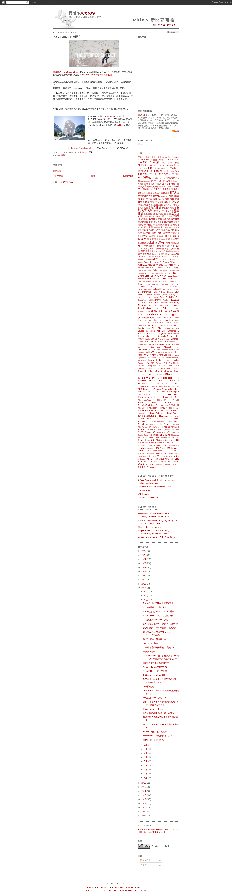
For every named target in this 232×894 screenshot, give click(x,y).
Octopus (167, 355)
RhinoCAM (143, 410)
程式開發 (153, 219)
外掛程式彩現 (171, 178)
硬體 (143, 219)
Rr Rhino (175, 430)
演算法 (145, 230)
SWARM (171, 445)
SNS (177, 440)
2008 (143, 816)
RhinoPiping (173, 421)
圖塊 (177, 227)
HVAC (140, 325)
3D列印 (147, 162)
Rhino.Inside (173, 394)
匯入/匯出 (168, 222)
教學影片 (157, 211)
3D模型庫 (142, 165)
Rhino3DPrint (144, 405)
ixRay (177, 328)
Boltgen (170, 273)
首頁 (93, 176)
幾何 (171, 216)
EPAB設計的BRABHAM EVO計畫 (158, 611)
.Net (147, 160)
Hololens (157, 320)
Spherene (175, 443)
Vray (177, 459)
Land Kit (156, 336)
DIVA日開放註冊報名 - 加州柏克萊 (158, 713)
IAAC (145, 325)
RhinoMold (166, 419)
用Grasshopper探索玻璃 (154, 675)
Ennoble (147, 297)
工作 (167, 168)
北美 (140, 832)
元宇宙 (171, 171)
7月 (146, 753)
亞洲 (163, 832)
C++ (165, 276)
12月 (146, 591)
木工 (150, 174)
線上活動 (167, 239)
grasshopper (153, 314)
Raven (176, 371)
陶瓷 (146, 216)
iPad (171, 325)
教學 (150, 210)
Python (157, 371)
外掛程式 (144, 177)
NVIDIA (153, 355)
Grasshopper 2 (172, 315)
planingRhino (151, 366)
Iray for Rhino (144, 328)
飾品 (166, 227)
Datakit (158, 289)
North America (95, 891)
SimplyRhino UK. (146, 440)
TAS (163, 448)
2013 (143, 795)
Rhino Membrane (149, 392)
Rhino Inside (167, 389)
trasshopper (168, 451)
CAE (147, 279)
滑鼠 (153, 225)
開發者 (149, 222)
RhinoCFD (153, 410)
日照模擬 (142, 174)
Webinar (143, 464)
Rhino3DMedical (172, 402)
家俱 (172, 199)
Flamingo (142, 305)
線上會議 (142, 243)
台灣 (171, 174)
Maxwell (169, 344)
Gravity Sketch (161, 318)
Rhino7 (153, 405)
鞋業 (168, 243)
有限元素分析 (153, 186)
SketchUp (169, 440)
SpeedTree (167, 443)
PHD (165, 363)
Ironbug (168, 328)
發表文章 (146, 860)
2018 (143, 584)
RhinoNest (142, 421)
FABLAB (175, 300)
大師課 (163, 168)
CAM (152, 278)
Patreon (141, 363)
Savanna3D (150, 432)
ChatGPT (141, 281)
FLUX (167, 305)
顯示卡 (168, 254)
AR (171, 262)
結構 (160, 219)
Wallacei (148, 461)
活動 (170, 196)
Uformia (170, 453)
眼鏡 (145, 214)
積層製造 (151, 249)
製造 (169, 230)
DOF (146, 294)
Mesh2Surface (144, 349)
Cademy (176, 276)
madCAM (162, 342)
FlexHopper (152, 305)
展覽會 (141, 202)
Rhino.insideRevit (144, 400)
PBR (152, 363)
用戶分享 (156, 181)
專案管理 (173, 208)
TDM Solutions (172, 448)
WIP (152, 464)
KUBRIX (176, 334)
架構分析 (164, 196)
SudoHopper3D (160, 445)
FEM (171, 303)
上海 (177, 165)
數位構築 (172, 233)
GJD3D (164, 157)
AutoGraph (168, 268)
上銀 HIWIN (142, 168)
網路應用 (164, 230)
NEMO (170, 352)
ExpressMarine (154, 300)
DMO (140, 294)
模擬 (174, 236)
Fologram (175, 305)
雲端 (155, 222)
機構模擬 (171, 246)
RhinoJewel (175, 416)
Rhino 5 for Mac (159, 378)
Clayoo (164, 281)
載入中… (142, 144)
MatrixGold (159, 344)
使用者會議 (167, 189)
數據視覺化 (152, 236)
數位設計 (162, 232)
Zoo (155, 467)
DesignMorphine (145, 292)
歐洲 (146, 832)
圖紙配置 (172, 227)
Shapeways (142, 437)
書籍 (152, 202)
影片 (173, 230)
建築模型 (148, 196)
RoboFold (142, 429)
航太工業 (142, 205)
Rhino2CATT (161, 400)
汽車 (151, 189)
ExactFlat (175, 297)
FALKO (150, 303)
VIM (156, 459)
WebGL (176, 461)
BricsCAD (155, 276)
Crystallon (174, 287)
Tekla (140, 451)
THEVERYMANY (110, 116)
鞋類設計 (175, 243)
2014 (143, 791)
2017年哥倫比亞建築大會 (154, 639)
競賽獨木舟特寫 (150, 651)
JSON (152, 331)
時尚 (147, 202)
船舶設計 (151, 214)
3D (175, 160)
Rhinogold (163, 416)
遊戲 (142, 227)
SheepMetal (153, 437)
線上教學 (175, 239)
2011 (143, 803)
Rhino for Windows (152, 389)
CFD (164, 278)
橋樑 (159, 246)
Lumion (167, 339)
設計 (158, 213)
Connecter (175, 284)
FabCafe (166, 300)
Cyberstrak (142, 289)
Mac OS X (150, 341)
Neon (176, 352)
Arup (147, 268)
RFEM (161, 375)
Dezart (163, 292)
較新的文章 (58, 176)
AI (168, 259)
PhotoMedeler (174, 363)
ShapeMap (175, 435)
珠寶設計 (149, 157)
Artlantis (141, 268)
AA (172, 254)
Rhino (169, 374)
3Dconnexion (152, 165)
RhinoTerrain (142, 427)
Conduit (165, 284)
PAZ (147, 363)
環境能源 (145, 251)
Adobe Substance (145, 259)
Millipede (165, 349)
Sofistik (141, 443)
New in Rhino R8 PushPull (150, 527)
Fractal (157, 308)
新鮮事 (143, 225)
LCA (152, 339)
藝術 (63, 155)
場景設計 (165, 216)
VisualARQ (164, 459)
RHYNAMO (175, 427)
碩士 (154, 230)
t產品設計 (151, 448)
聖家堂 (158, 225)
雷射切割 (148, 227)
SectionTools (153, 435)
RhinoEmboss (156, 413)
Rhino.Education (144, 394)
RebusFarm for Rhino (153, 709)
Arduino (151, 265)
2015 (143, 787)
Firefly (176, 303)
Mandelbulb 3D (173, 342)
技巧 (143, 189)
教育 (144, 210)
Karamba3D (152, 333)
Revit (150, 375)
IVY (173, 328)
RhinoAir (141, 408)
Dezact (157, 292)
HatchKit (148, 320)
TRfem (176, 451)
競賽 (158, 254)
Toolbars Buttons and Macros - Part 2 (155, 487)
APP (162, 262)
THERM (160, 451)
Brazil (147, 276)
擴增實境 (170, 251)
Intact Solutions (161, 325)
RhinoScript (164, 424)
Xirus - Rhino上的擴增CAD (155, 667)
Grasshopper (173, 157)
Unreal (151, 456)
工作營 (150, 171)
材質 (147, 189)
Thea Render (150, 451)
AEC (155, 259)
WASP (156, 462)
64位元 (172, 165)
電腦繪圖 (156, 227)
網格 (158, 230)
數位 (144, 233)
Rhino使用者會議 (171, 405)
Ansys (154, 262)
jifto (147, 331)
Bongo (176, 273)
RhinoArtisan (151, 408)
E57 (169, 295)
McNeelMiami (154, 347)
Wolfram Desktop (163, 465)
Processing (168, 368)
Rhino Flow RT (152, 386)
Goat (140, 315)
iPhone (176, 325)
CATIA (158, 279)
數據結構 (160, 236)
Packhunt (175, 358)
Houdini (151, 323)
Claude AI (156, 281)
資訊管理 (173, 225)
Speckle (158, 443)
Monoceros (160, 352)
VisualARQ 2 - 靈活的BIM (155, 671)
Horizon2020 (142, 323)
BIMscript (171, 271)
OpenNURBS (143, 358)
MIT (177, 349)
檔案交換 (168, 248)
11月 (146, 595)
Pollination (150, 368)
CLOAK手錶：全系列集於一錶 (157, 607)
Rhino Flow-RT (164, 386)
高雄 (141, 208)
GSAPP (170, 318)
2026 (143, 551)
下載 (149, 168)
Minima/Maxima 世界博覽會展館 (97, 75)
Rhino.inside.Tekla (171, 397)
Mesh (177, 347)
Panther (175, 360)
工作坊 (173, 168)
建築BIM (156, 196)
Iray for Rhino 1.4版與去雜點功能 (158, 615)
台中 (154, 174)
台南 (166, 174)
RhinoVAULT (154, 427)
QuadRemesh (167, 371)
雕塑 (158, 249)
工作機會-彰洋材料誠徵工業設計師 (159, 647)
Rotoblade (168, 430)
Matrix (151, 344)
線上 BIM (160, 239)
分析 (177, 171)
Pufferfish (149, 371)
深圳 (163, 211)
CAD (170, 276)
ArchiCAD (142, 265)
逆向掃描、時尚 (170, 205)
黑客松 (161, 222)
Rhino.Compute (172, 392)
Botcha (141, 276)
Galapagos (167, 308)
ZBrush (150, 467)
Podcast (162, 366)
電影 (162, 227)
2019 (143, 580)
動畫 (146, 207)
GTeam (176, 318)
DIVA (177, 292)
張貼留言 (57, 171)
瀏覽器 (176, 251)
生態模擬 (147, 181)
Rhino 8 (142, 383)
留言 (144, 865)
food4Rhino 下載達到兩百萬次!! (157, 736)
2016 (143, 783)
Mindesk (172, 349)
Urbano (162, 456)
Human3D (165, 323)
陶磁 (150, 216)
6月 (146, 757)
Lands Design (166, 336)
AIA (177, 259)
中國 (166, 171)
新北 (175, 222)
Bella (145, 271)
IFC (152, 325)
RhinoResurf (143, 424)
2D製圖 (153, 160)
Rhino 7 (174, 380)
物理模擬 (149, 193)
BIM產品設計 (162, 271)
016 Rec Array (144, 490)
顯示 (162, 254)
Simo (177, 437)
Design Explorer (173, 289)
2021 (143, 571)
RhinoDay (141, 413)
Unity (177, 453)
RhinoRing (154, 424)
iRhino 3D (156, 328)
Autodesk (159, 268)
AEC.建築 (162, 259)
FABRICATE (142, 303)
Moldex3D (150, 352)
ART (171, 265)
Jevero (141, 331)
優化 (162, 249)
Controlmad (143, 287)
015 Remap (143, 494)
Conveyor (154, 287)
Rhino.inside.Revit (146, 397)
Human (158, 323)
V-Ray (176, 456)
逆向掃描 (159, 205)
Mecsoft (167, 347)
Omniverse (175, 355)
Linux (162, 339)
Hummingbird (174, 323)
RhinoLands (143, 419)
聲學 (152, 251)
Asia (144, 891)
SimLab (171, 437)
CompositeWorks (152, 284)
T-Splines (142, 448)
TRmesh (141, 453)
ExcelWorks (142, 300)
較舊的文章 (128, 176)
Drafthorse (152, 295)
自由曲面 (162, 187)
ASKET (152, 268)
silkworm (164, 437)
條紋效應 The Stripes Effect (65, 72)
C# (161, 276)
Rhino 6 (141, 160)
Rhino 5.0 (152, 381)
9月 (146, 745)
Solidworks (150, 443)
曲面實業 (142, 186)
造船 (173, 213)
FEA (157, 302)
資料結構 (165, 225)
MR (166, 352)
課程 (161, 242)
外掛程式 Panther (158, 178)
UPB (157, 456)
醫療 (144, 254)
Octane (160, 355)
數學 (145, 236)
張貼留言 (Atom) (67, 182)
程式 (147, 219)
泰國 (161, 202)
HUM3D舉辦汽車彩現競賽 (155, 731)
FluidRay (161, 305)
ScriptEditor (161, 432)
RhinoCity (161, 410)
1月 (146, 778)
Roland (150, 430)
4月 (146, 765)
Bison (177, 271)
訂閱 (177, 131)
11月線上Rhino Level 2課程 (155, 620)
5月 (146, 761)
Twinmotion (161, 453)
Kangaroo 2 (173, 331)
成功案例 (166, 184)
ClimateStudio (174, 281)
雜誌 (149, 254)
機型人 (163, 246)
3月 (146, 769)
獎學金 (154, 239)
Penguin (159, 363)
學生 (140, 245)
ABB (149, 257)
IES (149, 325)
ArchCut (176, 262)
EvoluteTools (165, 297)
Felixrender (164, 303)
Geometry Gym (144, 311)
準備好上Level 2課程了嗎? (155, 698)
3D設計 (169, 163)
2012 (143, 799)
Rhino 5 (145, 377)
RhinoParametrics (158, 421)
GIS (170, 311)
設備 (169, 214)
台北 (160, 174)
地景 (153, 184)
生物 (142, 181)
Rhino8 (160, 405)
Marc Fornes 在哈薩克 (67, 36)
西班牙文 (169, 187)
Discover (170, 292)
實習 (139, 230)
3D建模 (155, 162)
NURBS (146, 355)
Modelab (141, 352)
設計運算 (163, 214)
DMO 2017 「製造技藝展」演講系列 (159, 628)
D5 (154, 289)
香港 (155, 199)
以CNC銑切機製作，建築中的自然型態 (160, 624)
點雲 (164, 251)
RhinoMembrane (156, 419)
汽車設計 (157, 189)
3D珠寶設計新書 (150, 643)
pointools (142, 368)
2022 (143, 567)
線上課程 (157, 157)
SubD (150, 445)
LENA (157, 339)
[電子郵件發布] (90, 152)
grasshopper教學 (146, 317)
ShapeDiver (165, 435)
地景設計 (158, 184)
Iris (162, 328)
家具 (167, 199)
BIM (155, 270)
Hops (177, 320)
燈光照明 (144, 249)
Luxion (140, 342)
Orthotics (168, 358)
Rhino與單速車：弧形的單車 (156, 663)
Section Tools (143, 435)
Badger (176, 268)
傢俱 (158, 216)
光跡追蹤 (147, 184)
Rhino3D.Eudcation (147, 402)
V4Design (141, 459)
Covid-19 (164, 287)
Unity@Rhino (143, 456)
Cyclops (149, 289)
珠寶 (166, 202)
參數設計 (165, 208)
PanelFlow (142, 360)
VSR (140, 461)
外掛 (177, 174)
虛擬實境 (175, 219)
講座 (155, 251)
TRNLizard (150, 453)
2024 (143, 559)
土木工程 (156, 168)
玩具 (155, 193)
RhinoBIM (163, 408)
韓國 (159, 251)
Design (164, 289)
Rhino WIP (161, 392)
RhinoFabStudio (147, 416)
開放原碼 (142, 222)
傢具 (154, 216)
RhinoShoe (175, 424)
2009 (143, 811)
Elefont (140, 297)
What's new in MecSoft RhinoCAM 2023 (156, 537)
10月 (146, 599)
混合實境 (169, 211)
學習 (146, 246)
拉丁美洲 (154, 832)
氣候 (157, 202)
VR (172, 459)
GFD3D (154, 311)
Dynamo (164, 295)
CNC (140, 284)
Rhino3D (176, 400)
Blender (141, 273)
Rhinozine (165, 427)
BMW (157, 273)
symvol (176, 445)
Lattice (147, 339)
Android (147, 262)
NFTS (140, 355)
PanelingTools (154, 360)
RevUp (156, 375)
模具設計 (168, 236)
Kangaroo (161, 331)
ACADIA (155, 257)
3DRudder (160, 165)
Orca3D (161, 357)
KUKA (141, 336)
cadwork (141, 279)
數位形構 (151, 232)
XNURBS (142, 467)
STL (146, 445)
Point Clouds (173, 366)
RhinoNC (175, 419)
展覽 (177, 199)
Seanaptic (175, 432)
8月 (146, 749)
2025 (143, 555)
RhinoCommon (172, 410)
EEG (177, 295)
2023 (143, 563)
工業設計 (141, 157)
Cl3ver (148, 281)
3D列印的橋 (148, 686)
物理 (144, 193)
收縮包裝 (175, 184)
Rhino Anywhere (167, 384)
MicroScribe (156, 349)
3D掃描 (163, 163)
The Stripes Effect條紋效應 (78, 148)
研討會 (145, 198)
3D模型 (176, 162)
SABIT (140, 432)
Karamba (142, 333)
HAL (140, 320)
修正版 (161, 199)
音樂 (151, 199)
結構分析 (166, 219)
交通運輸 (174, 181)
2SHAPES (168, 160)
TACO (158, 448)
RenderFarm (142, 375)
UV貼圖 (169, 456)
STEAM (141, 445)
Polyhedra (159, 368)
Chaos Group (173, 279)
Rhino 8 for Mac (154, 384)
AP (158, 262)
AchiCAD (162, 257)
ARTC (176, 265)
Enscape (155, 297)
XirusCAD (175, 465)
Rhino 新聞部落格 (154, 20)
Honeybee (168, 320)
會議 (149, 224)
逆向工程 (150, 204)
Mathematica (142, 344)
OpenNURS (152, 358)
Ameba (140, 262)
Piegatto (141, 366)
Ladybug (148, 336)
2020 (143, 575)
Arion (166, 265)
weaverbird (165, 461)
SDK (168, 432)
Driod (158, 295)
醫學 (140, 254)
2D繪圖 (161, 160)
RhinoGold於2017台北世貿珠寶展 (158, 603)
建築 (173, 192)
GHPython (162, 311)
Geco (177, 308)
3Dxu (167, 165)
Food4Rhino (145, 308)
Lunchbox (175, 339)
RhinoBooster (174, 408)
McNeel (119, 125)
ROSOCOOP (158, 430)
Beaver (140, 271)
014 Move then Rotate (148, 497)
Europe (113, 891)
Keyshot (162, 333)
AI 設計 (173, 259)
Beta (150, 270)
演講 (150, 230)
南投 (158, 193)
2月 (146, 773)
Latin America (129, 891)
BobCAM (162, 273)
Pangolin (167, 360)
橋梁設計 (153, 246)
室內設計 (165, 193)
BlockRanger (149, 273)
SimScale (160, 440)
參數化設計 (155, 207)
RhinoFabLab (173, 413)
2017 (143, 588)
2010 (143, 807)
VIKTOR (149, 459)
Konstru (170, 334)
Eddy (173, 295)
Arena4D (159, 265)
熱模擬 (148, 239)
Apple (167, 262)
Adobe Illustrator (173, 257)
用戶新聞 (166, 181)
